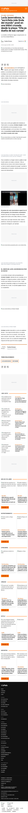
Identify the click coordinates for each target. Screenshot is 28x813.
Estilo (2, 758)
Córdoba (3, 690)
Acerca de (3, 783)
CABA (2, 694)
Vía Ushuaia (3, 743)
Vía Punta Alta (4, 706)
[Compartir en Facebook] (2, 65)
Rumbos (3, 772)
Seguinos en (21, 41)
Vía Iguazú (3, 727)
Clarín (3, 808)
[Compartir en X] (8, 65)
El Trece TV (11, 808)
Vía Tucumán (4, 713)
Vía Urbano (3, 764)
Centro (2, 697)
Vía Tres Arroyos (5, 704)
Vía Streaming (4, 766)
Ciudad (3, 809)
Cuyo (2, 717)
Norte (2, 709)
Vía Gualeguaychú (5, 738)
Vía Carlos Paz (4, 699)
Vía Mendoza (4, 719)
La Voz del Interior (6, 811)
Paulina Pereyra (8, 41)
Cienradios (9, 809)
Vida (2, 760)
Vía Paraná (3, 734)
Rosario (3, 692)
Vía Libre (3, 15)
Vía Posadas (4, 723)
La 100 (21, 808)
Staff (2, 785)
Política (3, 749)
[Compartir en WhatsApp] (5, 65)
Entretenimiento (5, 754)
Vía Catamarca (4, 714)
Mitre (17, 808)
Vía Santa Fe (4, 731)
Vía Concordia (4, 736)
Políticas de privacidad (6, 779)
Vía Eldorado (4, 725)
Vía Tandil (3, 702)
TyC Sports (16, 809)
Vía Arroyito (4, 701)
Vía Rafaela (3, 732)
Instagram (10, 15)
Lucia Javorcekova (6, 361)
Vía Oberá (3, 729)
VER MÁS (4, 507)
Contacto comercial (6, 781)
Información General (6, 752)
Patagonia (3, 741)
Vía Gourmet (4, 768)
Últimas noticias (5, 747)
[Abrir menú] (26, 9)
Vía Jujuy (3, 711)
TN (7, 808)
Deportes (3, 756)
